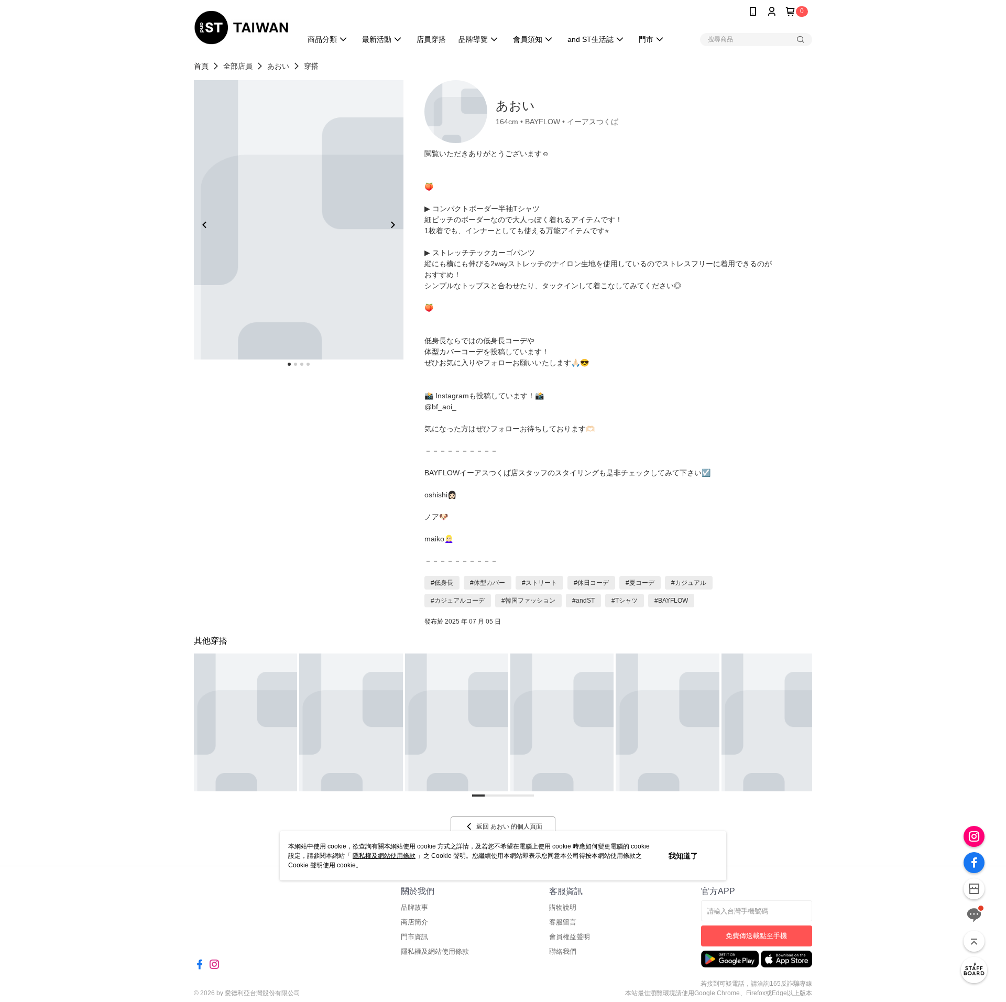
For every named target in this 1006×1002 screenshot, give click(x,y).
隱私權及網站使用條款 (384, 855)
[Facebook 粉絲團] (974, 862)
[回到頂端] (974, 941)
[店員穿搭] (974, 970)
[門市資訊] (974, 888)
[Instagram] (974, 836)
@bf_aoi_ (440, 406)
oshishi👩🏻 (440, 495)
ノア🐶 (436, 517)
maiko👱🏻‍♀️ (438, 539)
